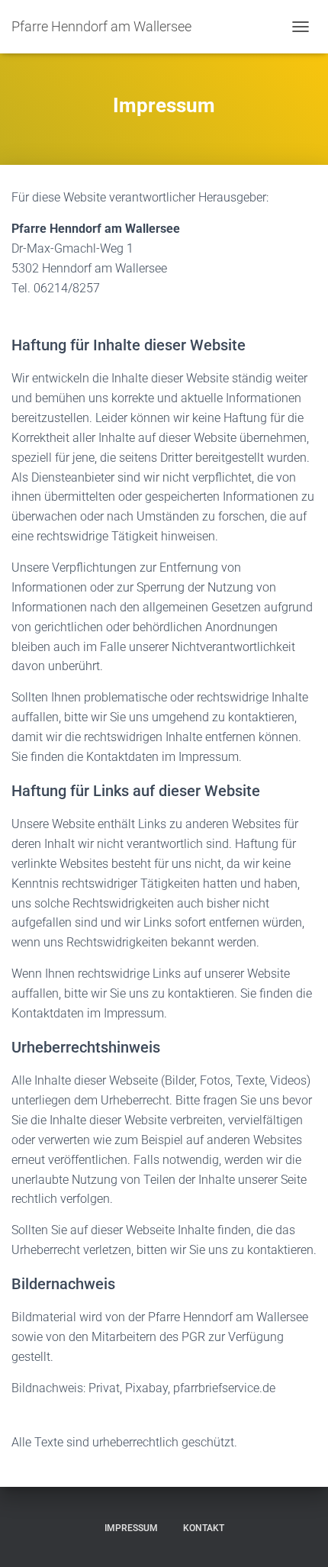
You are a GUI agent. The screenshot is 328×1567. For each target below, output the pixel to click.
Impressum (131, 1528)
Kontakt (203, 1528)
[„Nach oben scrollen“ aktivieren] (297, 1536)
